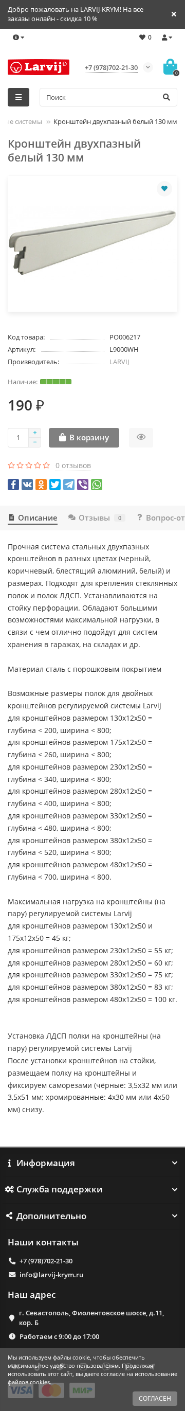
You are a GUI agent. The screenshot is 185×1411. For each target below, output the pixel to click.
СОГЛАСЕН (155, 1398)
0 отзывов (73, 465)
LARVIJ (119, 361)
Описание (38, 517)
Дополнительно (51, 1216)
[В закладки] (164, 189)
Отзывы (100, 517)
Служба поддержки (59, 1189)
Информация (45, 1163)
